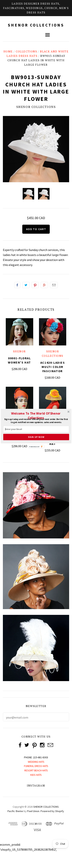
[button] (36, 415)
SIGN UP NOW (36, 437)
